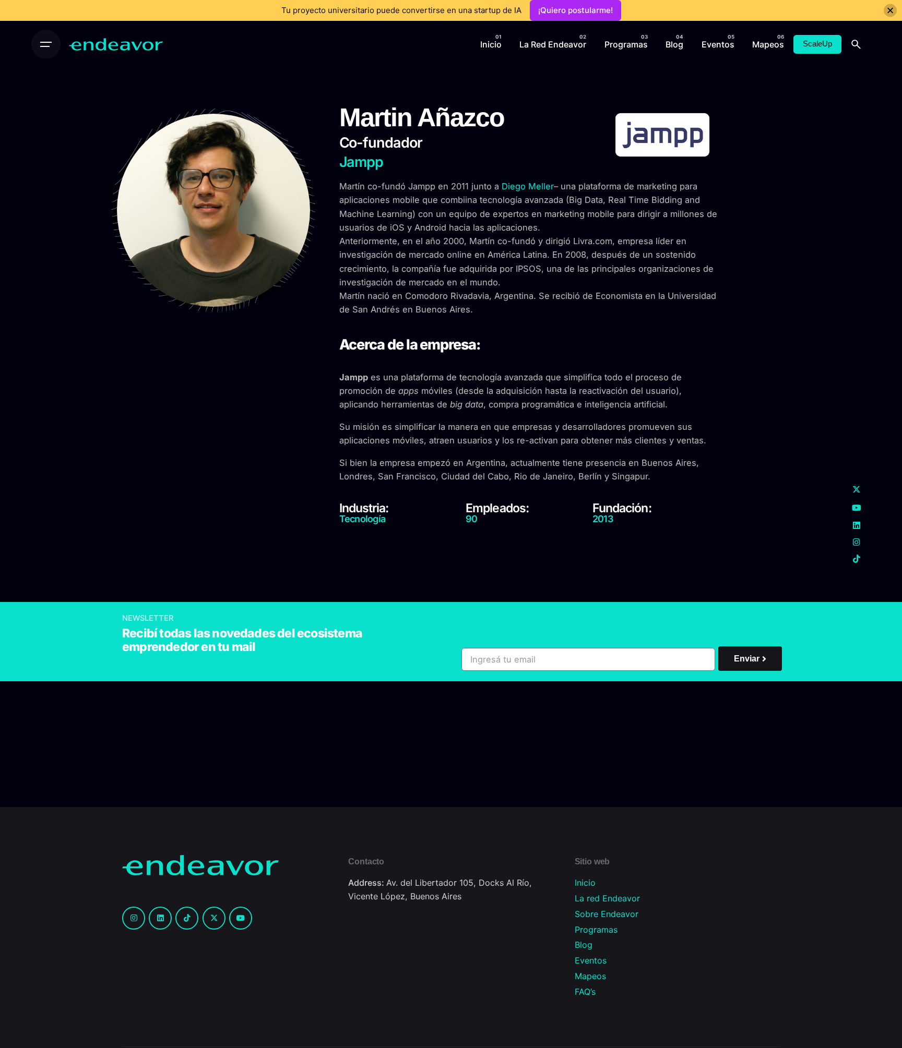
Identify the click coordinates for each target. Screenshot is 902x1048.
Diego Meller (528, 186)
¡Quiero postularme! (575, 10)
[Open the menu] (46, 44)
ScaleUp (817, 44)
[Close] (890, 10)
